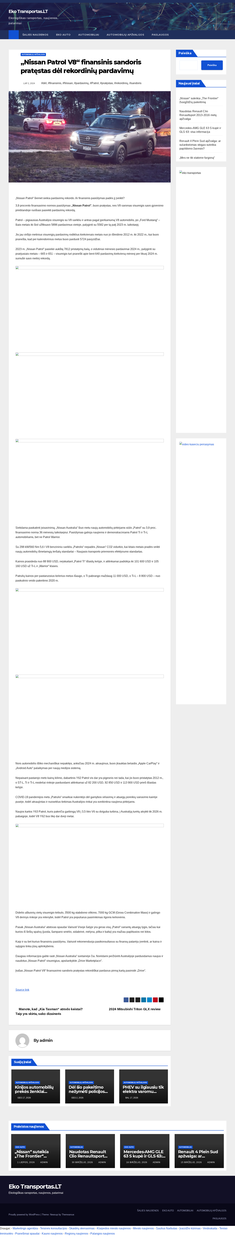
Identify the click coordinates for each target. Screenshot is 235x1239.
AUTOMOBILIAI (88, 34)
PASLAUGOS (160, 34)
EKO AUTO (63, 34)
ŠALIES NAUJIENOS (36, 34)
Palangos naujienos (102, 1233)
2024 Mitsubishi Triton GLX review (135, 1009)
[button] (224, 34)
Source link (22, 989)
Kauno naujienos (52, 1233)
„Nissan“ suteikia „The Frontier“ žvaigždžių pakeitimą (35, 1156)
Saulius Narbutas (166, 1228)
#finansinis (54, 83)
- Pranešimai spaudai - (28, 1233)
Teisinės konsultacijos (53, 1228)
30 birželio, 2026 (83, 1162)
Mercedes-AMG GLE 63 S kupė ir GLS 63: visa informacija (143, 1156)
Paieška (185, 53)
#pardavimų (81, 83)
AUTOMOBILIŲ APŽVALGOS (125, 34)
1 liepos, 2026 (26, 1162)
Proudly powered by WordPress (25, 1214)
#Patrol (94, 83)
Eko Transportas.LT (28, 11)
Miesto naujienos (143, 1228)
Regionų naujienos (76, 1233)
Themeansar (68, 1214)
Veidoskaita (210, 1228)
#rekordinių (121, 83)
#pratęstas (106, 83)
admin (46, 1040)
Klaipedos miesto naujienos (114, 1228)
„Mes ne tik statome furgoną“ (197, 157)
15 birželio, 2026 (191, 1162)
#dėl (44, 83)
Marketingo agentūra (25, 1228)
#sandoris (135, 83)
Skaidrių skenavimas (82, 1228)
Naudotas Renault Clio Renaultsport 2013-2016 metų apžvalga (198, 115)
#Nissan (68, 83)
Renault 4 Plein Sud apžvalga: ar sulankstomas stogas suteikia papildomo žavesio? (200, 145)
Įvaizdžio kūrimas (190, 1228)
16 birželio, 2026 (137, 1162)
